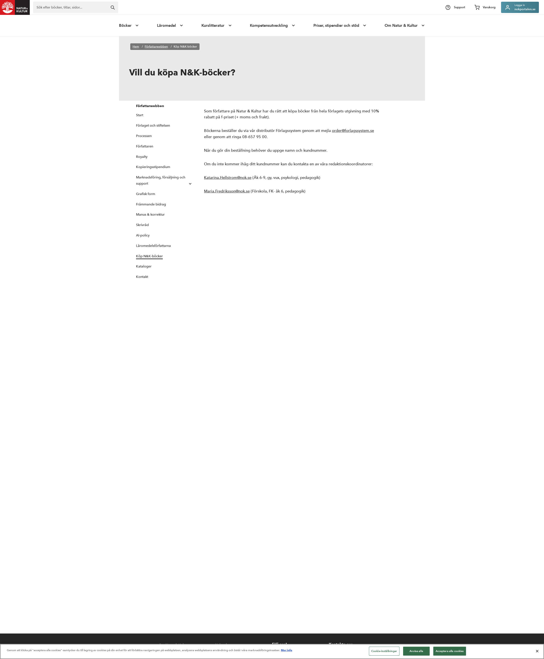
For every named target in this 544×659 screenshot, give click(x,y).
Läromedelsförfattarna (153, 246)
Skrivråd (142, 225)
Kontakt (142, 277)
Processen (144, 136)
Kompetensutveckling (269, 25)
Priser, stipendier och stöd (336, 25)
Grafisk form (145, 194)
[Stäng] (537, 651)
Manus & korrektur (150, 214)
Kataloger (144, 266)
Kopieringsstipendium (153, 167)
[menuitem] (129, 25)
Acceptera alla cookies (450, 651)
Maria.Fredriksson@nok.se (227, 191)
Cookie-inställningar (384, 651)
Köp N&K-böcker (185, 46)
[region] (272, 651)
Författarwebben (156, 46)
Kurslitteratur (212, 25)
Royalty (141, 157)
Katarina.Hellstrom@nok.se (227, 177)
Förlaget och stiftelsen (153, 125)
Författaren (144, 146)
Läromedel (166, 25)
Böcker (125, 25)
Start (139, 115)
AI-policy (143, 235)
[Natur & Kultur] (15, 7)
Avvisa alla (416, 651)
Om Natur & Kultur (401, 25)
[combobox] (75, 7)
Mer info (286, 650)
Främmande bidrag (151, 204)
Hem (136, 46)
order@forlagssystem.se (353, 130)
